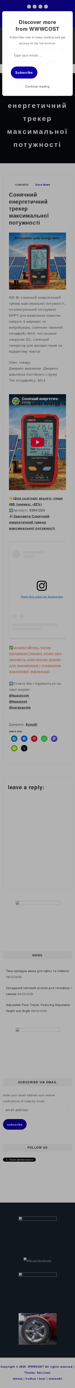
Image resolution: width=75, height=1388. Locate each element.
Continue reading (37, 86)
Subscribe (24, 72)
